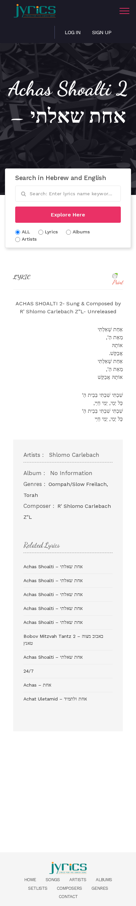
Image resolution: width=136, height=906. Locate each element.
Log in (73, 32)
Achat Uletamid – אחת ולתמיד (55, 698)
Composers (69, 888)
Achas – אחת (37, 685)
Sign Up (101, 32)
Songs (53, 879)
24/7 (28, 671)
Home (30, 879)
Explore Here (68, 214)
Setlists (37, 888)
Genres (99, 888)
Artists (77, 879)
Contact (68, 896)
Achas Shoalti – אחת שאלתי (53, 566)
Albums (104, 879)
